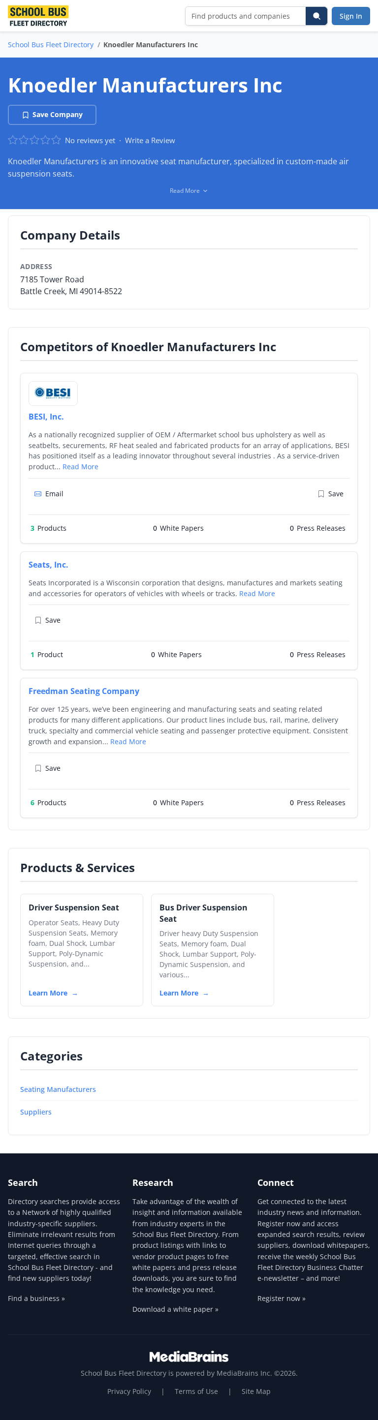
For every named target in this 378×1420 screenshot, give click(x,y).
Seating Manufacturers (58, 1089)
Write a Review (150, 140)
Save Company (57, 114)
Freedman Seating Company (84, 691)
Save (336, 493)
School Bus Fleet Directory (51, 44)
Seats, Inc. (48, 564)
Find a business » (36, 1298)
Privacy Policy (129, 1391)
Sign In (351, 16)
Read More (80, 466)
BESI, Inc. (46, 416)
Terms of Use (196, 1391)
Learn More (48, 992)
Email (54, 493)
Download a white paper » (175, 1309)
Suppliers (36, 1112)
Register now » (281, 1298)
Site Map (256, 1391)
